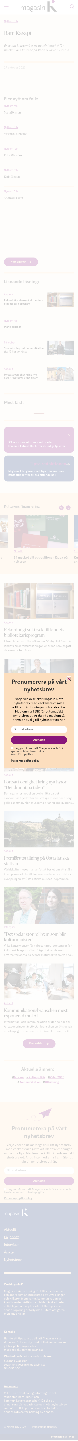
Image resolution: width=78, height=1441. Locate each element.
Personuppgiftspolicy (25, 760)
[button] (69, 679)
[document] (39, 720)
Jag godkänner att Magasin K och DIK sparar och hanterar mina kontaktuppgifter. (37, 751)
